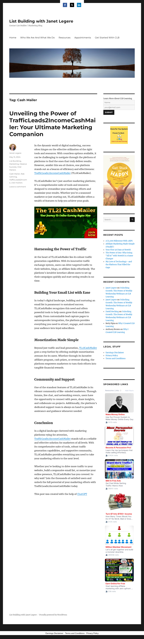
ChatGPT (82, 494)
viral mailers (16, 183)
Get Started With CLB (107, 37)
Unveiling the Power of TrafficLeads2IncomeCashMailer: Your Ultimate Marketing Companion (52, 124)
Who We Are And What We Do (37, 37)
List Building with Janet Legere (41, 21)
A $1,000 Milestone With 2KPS (119, 241)
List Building (15, 161)
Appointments (82, 37)
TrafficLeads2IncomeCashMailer (52, 173)
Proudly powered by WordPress (53, 615)
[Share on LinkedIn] (79, 5)
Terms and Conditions (116, 358)
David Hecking (112, 311)
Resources (64, 37)
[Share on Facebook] (65, 5)
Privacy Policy (112, 355)
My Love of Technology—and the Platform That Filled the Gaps (119, 264)
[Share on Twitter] (72, 5)
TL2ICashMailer (88, 347)
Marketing (14, 164)
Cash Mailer (14, 174)
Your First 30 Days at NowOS (118, 250)
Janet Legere (15, 153)
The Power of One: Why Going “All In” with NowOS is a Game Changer (119, 256)
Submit (109, 112)
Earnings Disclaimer (115, 352)
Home (12, 37)
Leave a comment (17, 186)
